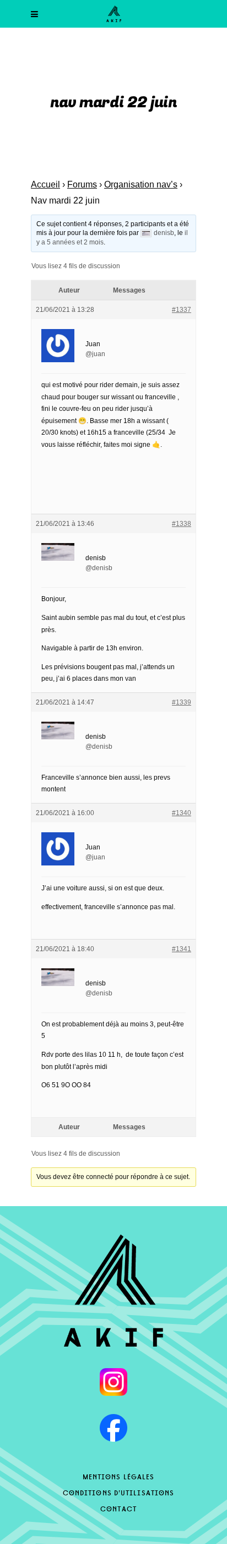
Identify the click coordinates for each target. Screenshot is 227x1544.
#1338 (181, 524)
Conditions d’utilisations (119, 1492)
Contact (118, 1508)
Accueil (45, 184)
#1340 (181, 813)
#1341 (181, 949)
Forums (82, 184)
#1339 (181, 702)
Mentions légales (119, 1476)
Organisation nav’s (140, 184)
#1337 (181, 310)
